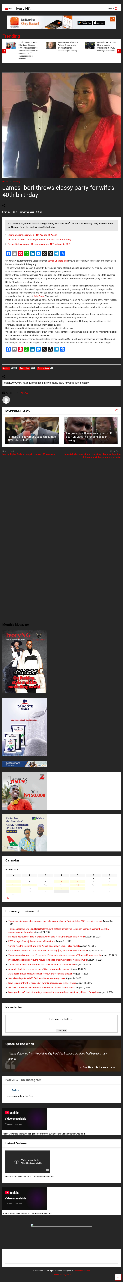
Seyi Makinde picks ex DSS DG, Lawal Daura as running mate (36, 978)
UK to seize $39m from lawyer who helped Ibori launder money (39, 239)
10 (13, 885)
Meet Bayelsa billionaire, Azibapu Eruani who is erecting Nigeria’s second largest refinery (66, 46)
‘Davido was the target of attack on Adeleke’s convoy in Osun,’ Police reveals (44, 946)
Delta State (39, 296)
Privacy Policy (65, 1275)
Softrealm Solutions (82, 1271)
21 (77, 888)
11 (29, 885)
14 (77, 885)
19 (45, 888)
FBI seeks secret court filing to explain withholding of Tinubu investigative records (105, 46)
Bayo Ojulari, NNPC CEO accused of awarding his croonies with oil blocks (42, 983)
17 (13, 888)
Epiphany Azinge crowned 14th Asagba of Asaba (32, 235)
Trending (11, 36)
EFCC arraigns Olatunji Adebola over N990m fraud (31, 941)
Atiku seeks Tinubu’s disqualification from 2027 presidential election (40, 974)
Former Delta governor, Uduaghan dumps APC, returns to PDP (39, 244)
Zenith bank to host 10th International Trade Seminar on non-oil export (41, 964)
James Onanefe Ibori (58, 261)
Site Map (55, 1275)
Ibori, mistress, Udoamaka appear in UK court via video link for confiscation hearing (89, 437)
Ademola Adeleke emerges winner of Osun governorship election (39, 969)
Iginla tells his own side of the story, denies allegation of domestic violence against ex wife (92, 456)
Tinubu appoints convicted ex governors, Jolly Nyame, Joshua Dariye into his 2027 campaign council (55, 921)
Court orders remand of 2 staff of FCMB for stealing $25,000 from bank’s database (47, 950)
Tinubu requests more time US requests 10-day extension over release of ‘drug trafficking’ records (54, 955)
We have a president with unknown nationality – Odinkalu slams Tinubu (41, 987)
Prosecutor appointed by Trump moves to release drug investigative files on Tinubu (47, 960)
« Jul (7, 898)
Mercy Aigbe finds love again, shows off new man (28, 454)
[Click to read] (32, 430)
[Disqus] (61, 498)
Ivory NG (23, 8)
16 (109, 885)
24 (13, 892)
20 (61, 888)
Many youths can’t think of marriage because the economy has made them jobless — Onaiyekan (53, 992)
